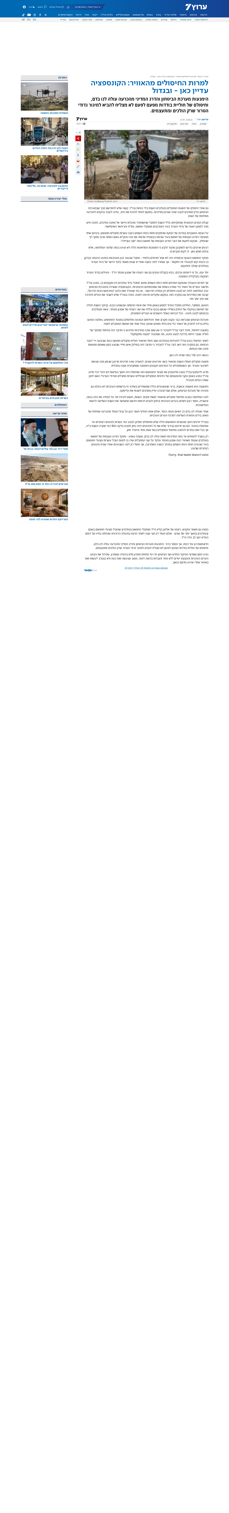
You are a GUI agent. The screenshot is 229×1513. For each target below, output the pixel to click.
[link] (44, 113)
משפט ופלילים (123, 15)
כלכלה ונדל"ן (107, 15)
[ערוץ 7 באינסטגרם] (34, 15)
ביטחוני (183, 15)
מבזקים (193, 15)
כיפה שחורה (185, 20)
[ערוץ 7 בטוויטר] (45, 15)
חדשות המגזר (201, 20)
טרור (194, 124)
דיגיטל (174, 20)
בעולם (150, 15)
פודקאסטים (138, 15)
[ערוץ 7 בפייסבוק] (40, 15)
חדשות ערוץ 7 (194, 9)
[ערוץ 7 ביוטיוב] (29, 15)
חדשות (203, 15)
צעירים (164, 20)
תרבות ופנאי (121, 20)
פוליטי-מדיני (170, 15)
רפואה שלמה (151, 20)
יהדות (79, 15)
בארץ (158, 15)
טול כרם (184, 124)
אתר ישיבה (87, 20)
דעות (94, 15)
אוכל (87, 15)
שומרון (203, 124)
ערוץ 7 (206, 77)
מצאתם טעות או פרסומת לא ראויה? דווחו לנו (146, 568)
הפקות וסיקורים (65, 15)
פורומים (99, 20)
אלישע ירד (172, 124)
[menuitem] (203, 15)
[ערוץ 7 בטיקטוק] (23, 15)
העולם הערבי (136, 20)
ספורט (109, 20)
